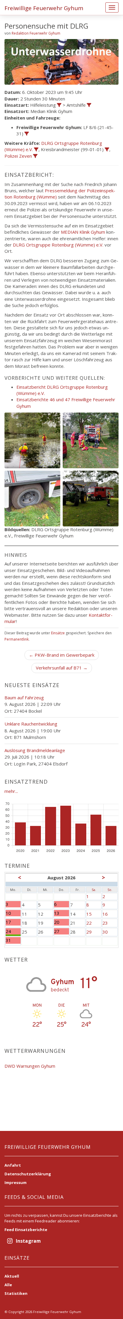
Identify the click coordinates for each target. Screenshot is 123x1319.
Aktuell (11, 1276)
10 (13, 913)
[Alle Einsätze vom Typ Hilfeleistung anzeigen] (59, 105)
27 (59, 931)
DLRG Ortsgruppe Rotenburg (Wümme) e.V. (58, 245)
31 (13, 940)
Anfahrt (12, 1165)
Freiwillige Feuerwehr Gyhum (43, 8)
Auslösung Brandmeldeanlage (34, 750)
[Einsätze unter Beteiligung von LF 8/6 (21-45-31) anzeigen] (26, 133)
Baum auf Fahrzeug (24, 697)
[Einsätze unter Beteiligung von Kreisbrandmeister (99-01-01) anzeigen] (107, 149)
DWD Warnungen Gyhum (29, 1066)
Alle (8, 1284)
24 (13, 931)
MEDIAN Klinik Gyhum (83, 232)
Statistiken (15, 1293)
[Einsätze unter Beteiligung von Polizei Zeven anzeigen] (35, 156)
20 (59, 922)
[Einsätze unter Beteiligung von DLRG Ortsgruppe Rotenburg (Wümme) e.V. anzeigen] (36, 149)
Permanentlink (16, 639)
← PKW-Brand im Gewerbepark (61, 655)
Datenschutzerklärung (27, 1174)
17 (13, 922)
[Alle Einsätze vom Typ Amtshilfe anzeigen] (89, 105)
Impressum (15, 1182)
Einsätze (58, 633)
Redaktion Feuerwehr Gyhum (36, 33)
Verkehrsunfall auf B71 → (61, 668)
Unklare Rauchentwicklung (30, 724)
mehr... (11, 791)
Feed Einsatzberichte (25, 1229)
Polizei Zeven (18, 156)
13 (59, 913)
